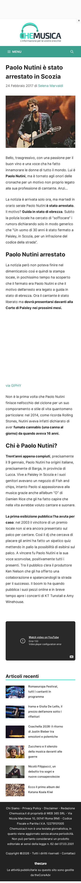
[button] (72, 51)
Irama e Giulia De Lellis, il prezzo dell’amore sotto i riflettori (45, 711)
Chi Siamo (13, 808)
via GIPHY (13, 385)
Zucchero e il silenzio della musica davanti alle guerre (45, 751)
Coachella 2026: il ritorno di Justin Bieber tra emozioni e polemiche (45, 731)
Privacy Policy (31, 808)
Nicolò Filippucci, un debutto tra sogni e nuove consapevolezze (44, 771)
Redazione (68, 808)
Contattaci (68, 853)
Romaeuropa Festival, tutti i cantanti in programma (43, 691)
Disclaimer (51, 808)
